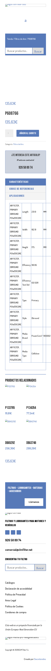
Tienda (10, 39)
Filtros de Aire (20, 39)
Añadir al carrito (27, 133)
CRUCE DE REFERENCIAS (21, 189)
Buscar (38, 51)
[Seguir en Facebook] (7, 532)
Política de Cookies (14, 606)
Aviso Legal (10, 600)
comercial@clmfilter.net (18, 549)
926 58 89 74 (26, 167)
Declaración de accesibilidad (18, 588)
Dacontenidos (40, 659)
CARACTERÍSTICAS (19, 182)
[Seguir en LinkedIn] (19, 532)
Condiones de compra (15, 612)
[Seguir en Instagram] (13, 532)
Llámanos (34, 502)
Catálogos (10, 582)
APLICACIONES (16, 196)
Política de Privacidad (15, 594)
